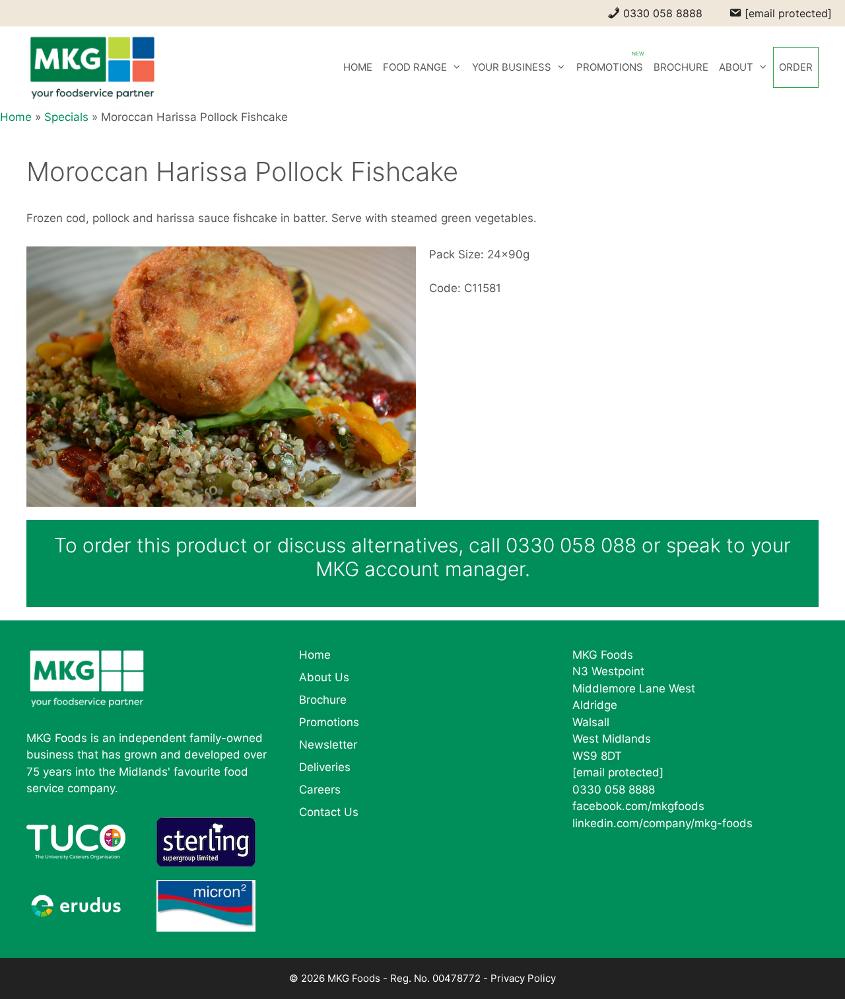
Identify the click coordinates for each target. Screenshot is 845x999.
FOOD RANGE (415, 67)
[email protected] (617, 772)
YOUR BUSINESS (511, 67)
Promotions (329, 722)
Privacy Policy (523, 978)
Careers (320, 789)
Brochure (323, 699)
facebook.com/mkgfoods (638, 806)
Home (16, 117)
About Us (324, 677)
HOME (357, 67)
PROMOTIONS (609, 67)
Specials (66, 117)
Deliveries (325, 767)
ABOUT (736, 67)
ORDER (796, 67)
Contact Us (328, 812)
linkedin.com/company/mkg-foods (662, 823)
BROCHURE (681, 67)
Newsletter (328, 744)
